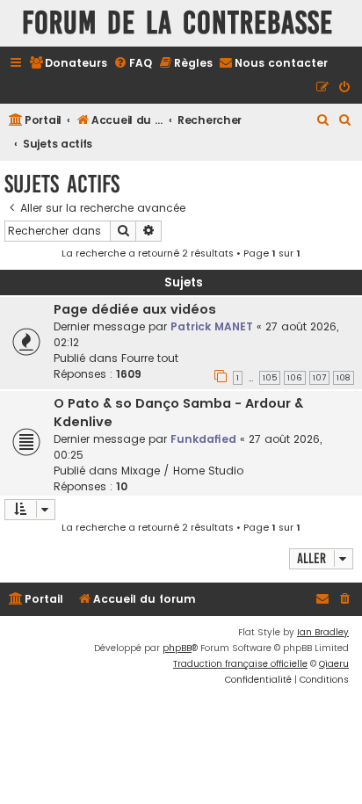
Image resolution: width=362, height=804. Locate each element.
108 (344, 378)
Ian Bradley (323, 632)
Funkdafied (203, 438)
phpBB (177, 648)
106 (294, 378)
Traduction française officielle (240, 663)
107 (319, 378)
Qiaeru (334, 663)
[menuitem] (68, 64)
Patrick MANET (211, 326)
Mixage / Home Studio (182, 470)
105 (270, 378)
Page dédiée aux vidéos (135, 309)
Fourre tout (149, 358)
